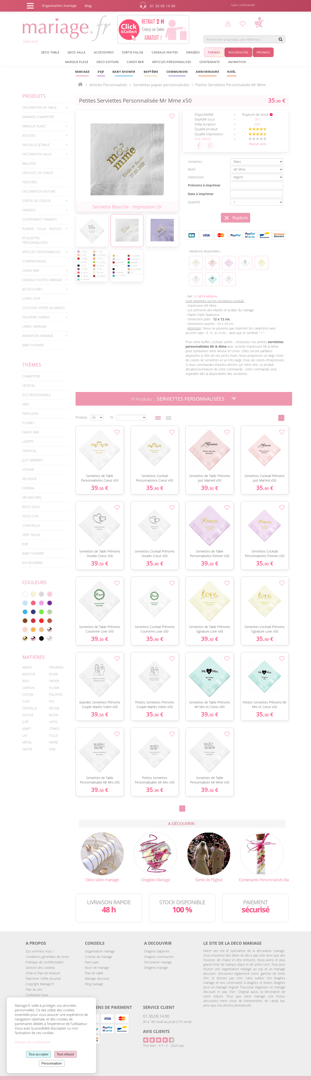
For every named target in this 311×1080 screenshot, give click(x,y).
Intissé (27, 715)
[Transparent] (49, 638)
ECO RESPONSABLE (36, 395)
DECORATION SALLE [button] (36, 154)
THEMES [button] (214, 52)
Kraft (26, 728)
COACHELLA (31, 525)
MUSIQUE (29, 479)
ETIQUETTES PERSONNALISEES (35, 240)
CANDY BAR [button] (135, 62)
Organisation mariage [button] (59, 5)
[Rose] (49, 594)
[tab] (45, 107)
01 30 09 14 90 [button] (163, 6)
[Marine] (33, 612)
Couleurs (34, 582)
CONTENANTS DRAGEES (39, 219)
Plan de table (94, 973)
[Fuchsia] (33, 603)
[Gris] (41, 594)
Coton (27, 694)
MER (25, 404)
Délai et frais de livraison (43, 973)
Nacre (27, 749)
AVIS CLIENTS (156, 1031)
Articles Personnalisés (108, 84)
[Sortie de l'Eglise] (208, 853)
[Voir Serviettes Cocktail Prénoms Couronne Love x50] (245, 263)
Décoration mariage (158, 962)
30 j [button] (257, 119)
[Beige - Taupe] (41, 629)
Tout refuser (65, 1054)
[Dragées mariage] (155, 853)
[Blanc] (25, 594)
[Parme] (41, 603)
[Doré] (25, 638)
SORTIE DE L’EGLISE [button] (36, 200)
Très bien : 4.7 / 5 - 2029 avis (163, 1045)
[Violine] (49, 603)
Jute (25, 722)
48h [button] (258, 124)
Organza (56, 667)
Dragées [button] (193, 52)
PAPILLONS (30, 413)
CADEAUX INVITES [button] (165, 52)
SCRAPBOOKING (34, 261)
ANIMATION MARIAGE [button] (37, 336)
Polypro (56, 694)
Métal (27, 742)
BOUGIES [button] (29, 135)
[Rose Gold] (33, 638)
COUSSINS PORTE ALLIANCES (43, 308)
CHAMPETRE (31, 376)
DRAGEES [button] (29, 210)
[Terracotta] (49, 620)
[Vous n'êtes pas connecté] (228, 24)
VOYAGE (28, 469)
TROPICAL (29, 451)
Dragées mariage (156, 967)
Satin (53, 722)
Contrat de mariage (98, 956)
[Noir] (41, 638)
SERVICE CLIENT (158, 1007)
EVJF (25, 544)
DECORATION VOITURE (39, 191)
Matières (33, 657)
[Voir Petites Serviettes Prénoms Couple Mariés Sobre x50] (196, 279)
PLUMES (28, 423)
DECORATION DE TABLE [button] (39, 107)
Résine (54, 708)
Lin (24, 735)
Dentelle (29, 708)
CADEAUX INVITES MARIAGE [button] (42, 280)
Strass (54, 728)
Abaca (27, 667)
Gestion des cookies (40, 967)
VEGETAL (28, 385)
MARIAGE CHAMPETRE (38, 117)
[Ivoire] (33, 594)
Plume (54, 688)
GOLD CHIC (30, 516)
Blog (88, 6)
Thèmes (31, 365)
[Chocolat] (25, 620)
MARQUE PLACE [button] (76, 62)
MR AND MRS (31, 497)
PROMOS (263, 52)
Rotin (53, 715)
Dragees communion (159, 956)
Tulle (53, 735)
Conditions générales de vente (47, 956)
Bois (26, 681)
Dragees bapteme (157, 951)
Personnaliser (51, 1063)
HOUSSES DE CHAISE (37, 173)
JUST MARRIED (32, 460)
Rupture (240, 217)
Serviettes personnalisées (190, 399)
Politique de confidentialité (45, 962)
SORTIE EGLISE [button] (132, 52)
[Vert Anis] (41, 612)
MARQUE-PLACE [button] (34, 126)
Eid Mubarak (32, 562)
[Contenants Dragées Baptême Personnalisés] (262, 853)
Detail (73, 442)
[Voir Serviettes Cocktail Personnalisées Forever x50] (229, 263)
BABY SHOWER (33, 345)
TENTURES (29, 182)
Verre (53, 742)
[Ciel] (25, 603)
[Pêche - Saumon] (25, 629)
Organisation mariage (100, 951)
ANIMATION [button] (237, 62)
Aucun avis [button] (257, 143)
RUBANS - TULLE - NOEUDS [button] (42, 228)
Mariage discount (97, 978)
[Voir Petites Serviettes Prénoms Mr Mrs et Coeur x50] (212, 279)
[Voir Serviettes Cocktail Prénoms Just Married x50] (212, 263)
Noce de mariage (97, 967)
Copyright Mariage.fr (40, 984)
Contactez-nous (37, 995)
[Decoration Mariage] (102, 853)
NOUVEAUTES (238, 52)
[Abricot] (33, 629)
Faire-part (92, 962)
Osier (53, 674)
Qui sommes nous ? (40, 951)
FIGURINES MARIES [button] (36, 317)
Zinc (52, 749)
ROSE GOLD (31, 507)
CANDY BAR (30, 432)
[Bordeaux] (33, 620)
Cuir (25, 701)
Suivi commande (243, 5)
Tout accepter (38, 1054)
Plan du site (34, 989)
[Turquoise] (25, 612)
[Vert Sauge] (49, 612)
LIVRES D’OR (31, 298)
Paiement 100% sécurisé (43, 978)
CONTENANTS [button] (209, 62)
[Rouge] (41, 620)
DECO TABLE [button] (50, 52)
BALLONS (29, 163)
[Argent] (49, 629)
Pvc (52, 701)
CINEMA (28, 488)
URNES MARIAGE (34, 326)
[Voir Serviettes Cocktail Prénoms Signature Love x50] (262, 263)
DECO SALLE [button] (77, 52)
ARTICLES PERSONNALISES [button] (171, 62)
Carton (28, 688)
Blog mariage (94, 984)
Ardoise (28, 674)
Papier (54, 681)
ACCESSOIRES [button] (104, 52)
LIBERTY (28, 441)
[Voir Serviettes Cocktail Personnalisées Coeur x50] (196, 263)
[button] (151, 71)
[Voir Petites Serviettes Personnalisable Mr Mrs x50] (229, 279)
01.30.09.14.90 (156, 1016)
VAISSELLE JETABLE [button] (36, 145)
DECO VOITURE (108, 62)
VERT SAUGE (31, 534)
